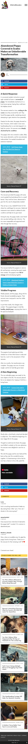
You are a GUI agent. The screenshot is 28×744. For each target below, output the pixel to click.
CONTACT (3, 737)
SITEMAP (24, 735)
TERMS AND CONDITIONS (7, 735)
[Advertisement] (14, 27)
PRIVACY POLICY (17, 735)
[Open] (26, 5)
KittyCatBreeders (15, 5)
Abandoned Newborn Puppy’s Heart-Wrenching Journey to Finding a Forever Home (13, 282)
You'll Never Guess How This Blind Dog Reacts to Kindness (12, 149)
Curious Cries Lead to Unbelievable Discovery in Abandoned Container (14, 390)
